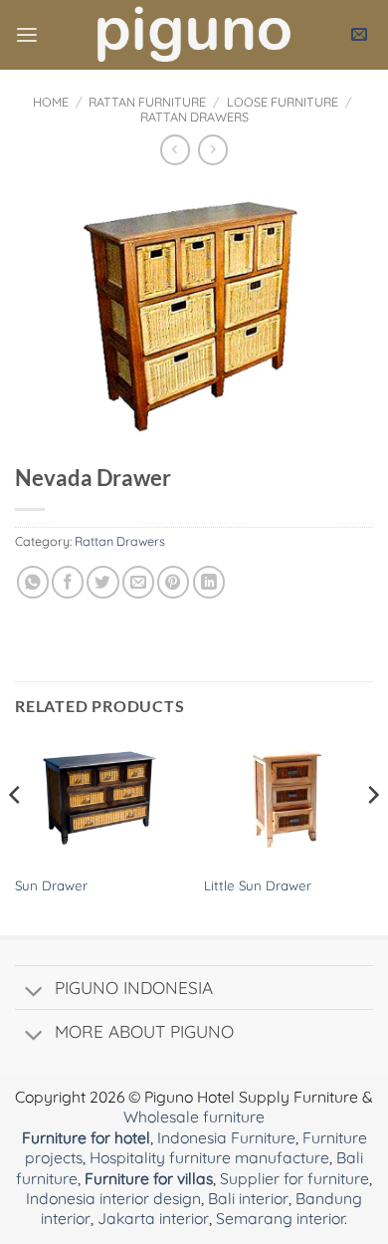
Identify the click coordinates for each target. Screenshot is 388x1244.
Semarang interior (280, 1218)
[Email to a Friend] (138, 582)
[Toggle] (34, 992)
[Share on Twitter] (102, 582)
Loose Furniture (282, 102)
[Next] (372, 834)
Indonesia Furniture (226, 1137)
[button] (27, 35)
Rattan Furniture (147, 102)
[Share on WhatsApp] (33, 582)
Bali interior (248, 1198)
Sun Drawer (51, 885)
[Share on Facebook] (68, 582)
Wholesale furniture (194, 1116)
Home (51, 102)
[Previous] (16, 834)
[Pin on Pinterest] (173, 582)
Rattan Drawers (194, 116)
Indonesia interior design (113, 1198)
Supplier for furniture (294, 1178)
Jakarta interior (153, 1218)
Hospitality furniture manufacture (209, 1157)
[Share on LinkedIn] (209, 582)
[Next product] (175, 149)
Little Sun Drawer (257, 885)
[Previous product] (213, 149)
